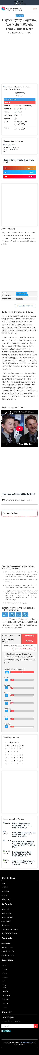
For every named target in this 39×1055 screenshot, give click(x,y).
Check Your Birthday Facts (23, 649)
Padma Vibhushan (7, 917)
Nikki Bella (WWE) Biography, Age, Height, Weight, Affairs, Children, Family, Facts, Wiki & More (23, 844)
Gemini (5, 973)
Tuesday (7, 693)
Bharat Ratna (5, 925)
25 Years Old (18, 115)
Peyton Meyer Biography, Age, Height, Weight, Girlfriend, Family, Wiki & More (23, 834)
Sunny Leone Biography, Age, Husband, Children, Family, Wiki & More (23, 863)
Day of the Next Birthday (8, 640)
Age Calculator (6, 943)
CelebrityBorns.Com (26, 1042)
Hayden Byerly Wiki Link (25, 306)
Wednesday (28, 105)
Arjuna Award (5, 921)
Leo (4, 981)
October (18, 105)
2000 (22, 105)
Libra (16, 118)
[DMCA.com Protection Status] (6, 1031)
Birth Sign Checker (7, 947)
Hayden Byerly (19, 93)
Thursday (7, 708)
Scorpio (5, 991)
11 (15, 105)
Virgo (4, 985)
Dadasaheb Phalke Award (9, 929)
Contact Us (5, 891)
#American (19, 16)
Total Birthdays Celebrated (14, 669)
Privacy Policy (5, 899)
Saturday (7, 724)
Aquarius (5, 1003)
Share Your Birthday (7, 951)
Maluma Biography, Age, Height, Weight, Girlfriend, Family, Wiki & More (22, 825)
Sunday (6, 677)
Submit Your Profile (7, 955)
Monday (7, 685)
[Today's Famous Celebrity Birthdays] (12, 8)
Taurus (5, 969)
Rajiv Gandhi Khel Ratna (9, 933)
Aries (4, 965)
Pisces (5, 1007)
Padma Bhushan (6, 913)
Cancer (5, 977)
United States (18, 112)
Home (3, 883)
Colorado (22, 109)
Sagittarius (6, 995)
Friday (6, 716)
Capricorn (6, 999)
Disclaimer (4, 887)
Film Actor (19, 96)
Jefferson (17, 109)
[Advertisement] (19, 59)
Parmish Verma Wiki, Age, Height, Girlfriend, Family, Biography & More (22, 854)
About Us (4, 895)
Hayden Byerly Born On (11, 635)
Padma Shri (5, 909)
